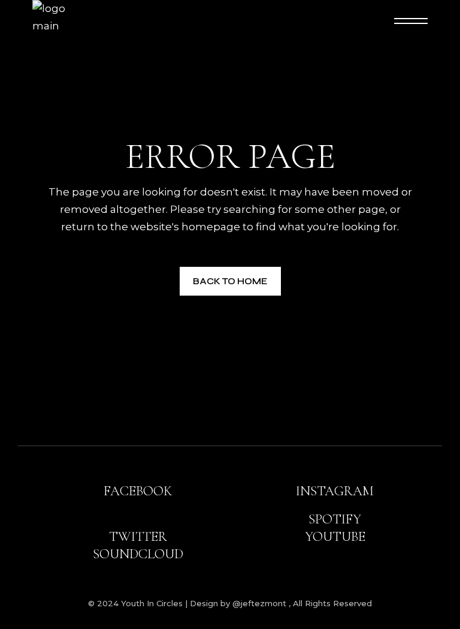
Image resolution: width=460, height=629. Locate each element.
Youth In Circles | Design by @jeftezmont (205, 603)
